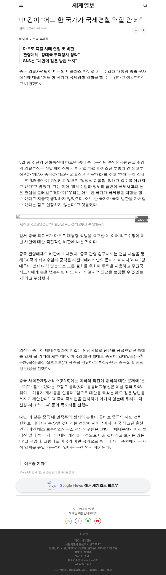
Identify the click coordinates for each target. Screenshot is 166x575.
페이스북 (78, 521)
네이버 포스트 (88, 521)
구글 (68, 521)
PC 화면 (83, 534)
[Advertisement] (83, 122)
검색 (145, 5)
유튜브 (97, 521)
